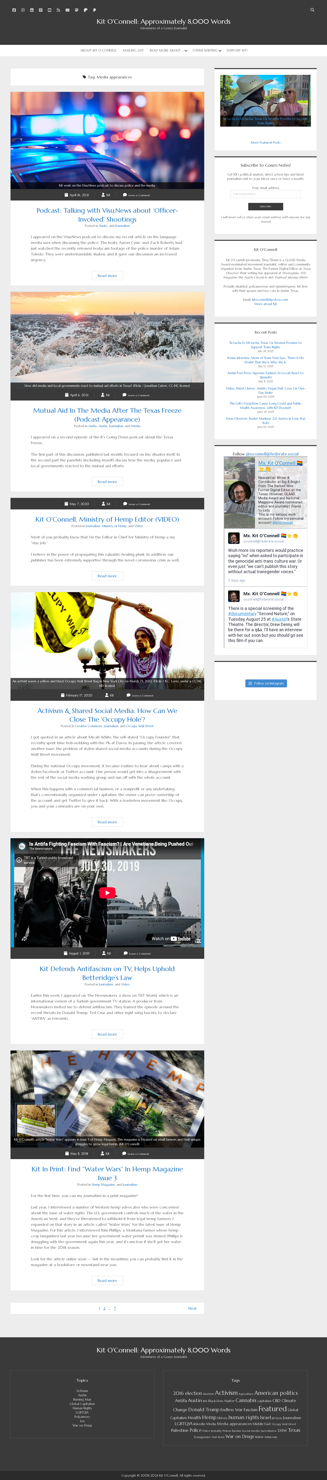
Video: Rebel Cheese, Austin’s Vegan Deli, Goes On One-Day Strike (265, 390)
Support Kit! (237, 50)
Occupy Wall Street (140, 726)
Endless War (231, 1409)
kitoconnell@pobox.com (270, 300)
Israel (265, 1417)
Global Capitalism (82, 1404)
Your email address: (266, 188)
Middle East (262, 1424)
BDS (205, 1401)
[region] (265, 101)
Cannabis (246, 1400)
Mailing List (133, 50)
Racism (236, 1431)
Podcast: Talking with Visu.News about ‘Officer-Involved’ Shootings (107, 185)
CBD (276, 1400)
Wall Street (218, 1437)
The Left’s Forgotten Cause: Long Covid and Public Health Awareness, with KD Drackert (265, 405)
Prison (227, 1431)
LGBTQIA (82, 1412)
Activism (82, 1391)
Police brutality (212, 1431)
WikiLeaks (271, 1437)
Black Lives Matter (221, 1401)
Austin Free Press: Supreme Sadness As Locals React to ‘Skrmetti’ (265, 375)
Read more (110, 276)
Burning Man (82, 1399)
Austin (103, 426)
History (222, 1418)
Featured (273, 1408)
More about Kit (265, 304)
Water (259, 1437)
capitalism (264, 1401)
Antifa (181, 1400)
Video (139, 526)
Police (196, 1430)
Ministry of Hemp (114, 526)
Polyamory (82, 1417)
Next (192, 1308)
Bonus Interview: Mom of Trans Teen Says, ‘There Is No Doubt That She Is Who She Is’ (265, 360)
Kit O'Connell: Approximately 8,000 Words (164, 21)
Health (194, 1417)
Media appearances (234, 1423)
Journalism (122, 226)
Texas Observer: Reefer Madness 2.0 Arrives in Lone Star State (265, 421)
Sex (82, 1421)
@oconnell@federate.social (272, 454)
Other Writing (205, 50)
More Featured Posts (266, 143)
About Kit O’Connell (98, 50)
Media (135, 426)
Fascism (251, 1409)
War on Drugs (82, 1425)
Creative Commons (88, 726)
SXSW (282, 1430)
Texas (294, 1430)
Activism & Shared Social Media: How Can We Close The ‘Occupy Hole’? (107, 683)
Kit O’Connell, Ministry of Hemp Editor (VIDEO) (107, 519)
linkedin (199, 1424)
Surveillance (269, 1431)
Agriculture (246, 1394)
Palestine (180, 1430)
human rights (243, 1417)
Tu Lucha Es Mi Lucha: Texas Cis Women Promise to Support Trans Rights (265, 345)
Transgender (202, 1437)
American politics (276, 1393)
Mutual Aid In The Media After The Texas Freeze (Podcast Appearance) (107, 386)
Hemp (209, 1417)
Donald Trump (204, 1410)
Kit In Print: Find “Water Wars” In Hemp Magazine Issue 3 (107, 1142)
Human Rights (82, 1408)
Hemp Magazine (103, 1185)
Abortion (208, 1394)
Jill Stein (277, 1418)
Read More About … (167, 50)
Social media (251, 1431)
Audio (103, 226)
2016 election (187, 1393)
